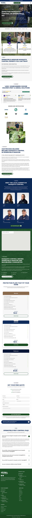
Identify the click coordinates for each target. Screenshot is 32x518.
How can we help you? (5, 406)
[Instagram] (3, 475)
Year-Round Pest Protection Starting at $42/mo (16, 0)
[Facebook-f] (1, 475)
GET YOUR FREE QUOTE (16, 414)
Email (3, 399)
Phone (17, 399)
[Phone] (18, 478)
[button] (30, 3)
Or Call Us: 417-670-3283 (6, 24)
